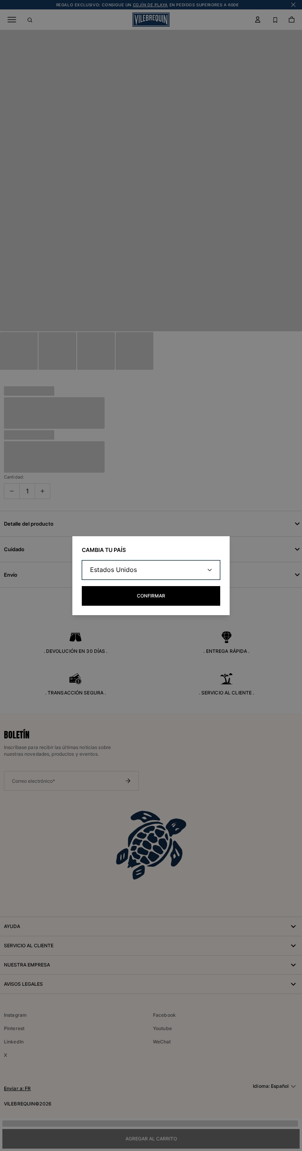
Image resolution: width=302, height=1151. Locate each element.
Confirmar (151, 596)
